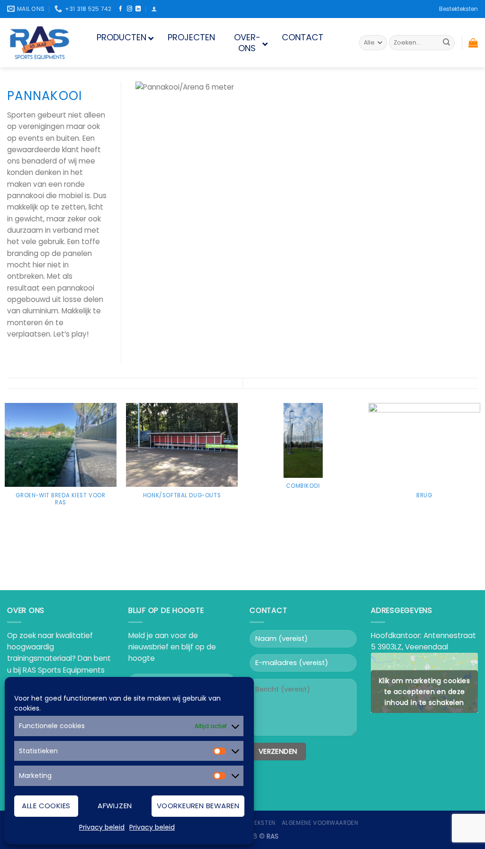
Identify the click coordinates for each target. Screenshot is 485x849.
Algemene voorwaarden (320, 823)
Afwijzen (115, 806)
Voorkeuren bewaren (198, 806)
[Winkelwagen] (473, 42)
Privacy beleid (102, 827)
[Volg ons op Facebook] (120, 9)
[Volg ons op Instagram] (129, 9)
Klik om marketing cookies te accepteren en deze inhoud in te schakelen (424, 691)
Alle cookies (46, 806)
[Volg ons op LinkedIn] (138, 9)
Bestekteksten (458, 9)
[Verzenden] (446, 42)
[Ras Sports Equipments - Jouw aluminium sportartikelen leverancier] (40, 42)
